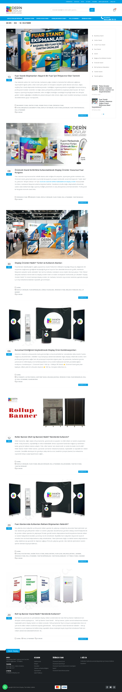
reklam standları (72, 290)
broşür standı (35, 197)
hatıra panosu (30, 377)
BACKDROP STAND (29, 18)
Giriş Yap (112, 1)
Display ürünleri (46, 197)
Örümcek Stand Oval (59, 661)
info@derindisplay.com (13, 673)
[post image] (47, 50)
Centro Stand (33, 105)
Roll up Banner (73, 18)
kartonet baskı (41, 377)
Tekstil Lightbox (98, 76)
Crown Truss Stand (42, 18)
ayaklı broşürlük (23, 108)
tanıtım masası (78, 197)
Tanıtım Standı (98, 71)
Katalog (76, 1)
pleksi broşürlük (76, 377)
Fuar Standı (97, 49)
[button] (102, 129)
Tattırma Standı (72, 556)
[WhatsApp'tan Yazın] (5, 687)
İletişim (88, 1)
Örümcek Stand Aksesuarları (61, 670)
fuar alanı (58, 553)
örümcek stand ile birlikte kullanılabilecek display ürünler (58, 182)
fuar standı (57, 197)
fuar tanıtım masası (77, 108)
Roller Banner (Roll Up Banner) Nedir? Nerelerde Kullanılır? (42, 437)
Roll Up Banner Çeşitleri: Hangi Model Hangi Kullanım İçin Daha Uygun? (102, 118)
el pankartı (21, 377)
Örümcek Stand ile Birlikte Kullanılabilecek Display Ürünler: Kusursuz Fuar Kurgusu (49, 171)
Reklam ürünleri (43, 464)
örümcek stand (60, 290)
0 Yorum (19, 112)
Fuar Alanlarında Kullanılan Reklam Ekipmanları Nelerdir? (42, 524)
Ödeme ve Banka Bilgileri (41, 668)
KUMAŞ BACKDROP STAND (59, 18)
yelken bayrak (33, 379)
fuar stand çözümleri (61, 108)
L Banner (78, 553)
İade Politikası (38, 673)
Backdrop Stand (22, 105)
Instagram (114, 687)
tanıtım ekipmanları (44, 556)
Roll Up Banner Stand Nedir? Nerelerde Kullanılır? (38, 614)
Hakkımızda (69, 1)
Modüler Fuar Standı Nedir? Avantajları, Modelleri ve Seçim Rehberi (102, 103)
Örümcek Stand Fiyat (59, 664)
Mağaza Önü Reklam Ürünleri (102, 58)
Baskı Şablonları (103, 1)
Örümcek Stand (86, 18)
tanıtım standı (76, 464)
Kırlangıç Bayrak (53, 377)
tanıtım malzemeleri (59, 556)
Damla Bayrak (49, 553)
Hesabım (94, 1)
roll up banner (20, 110)
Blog (82, 1)
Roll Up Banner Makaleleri (101, 67)
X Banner (82, 556)
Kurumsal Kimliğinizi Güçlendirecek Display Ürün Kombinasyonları (45, 350)
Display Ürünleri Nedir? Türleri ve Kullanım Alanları (38, 263)
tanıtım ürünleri (21, 466)
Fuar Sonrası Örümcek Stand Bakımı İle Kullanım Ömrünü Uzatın (106, 89)
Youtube (110, 687)
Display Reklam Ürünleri (14, 18)
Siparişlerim (37, 670)
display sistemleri (47, 108)
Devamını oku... (83, 115)
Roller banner (65, 464)
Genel (19, 287)
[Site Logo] (14, 10)
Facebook (107, 687)
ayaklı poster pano (23, 553)
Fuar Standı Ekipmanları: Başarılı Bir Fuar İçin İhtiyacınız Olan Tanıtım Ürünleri (47, 76)
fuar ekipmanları (35, 290)
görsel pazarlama (47, 290)
